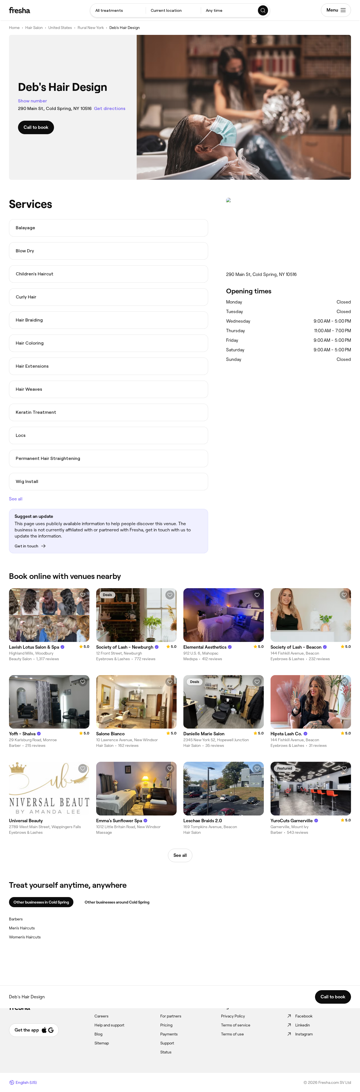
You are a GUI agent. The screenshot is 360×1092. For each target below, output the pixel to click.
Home (14, 27)
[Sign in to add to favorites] (82, 594)
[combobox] (118, 10)
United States (60, 27)
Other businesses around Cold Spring (117, 902)
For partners (170, 1016)
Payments (169, 1034)
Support (167, 1043)
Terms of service (235, 1025)
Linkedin (302, 1025)
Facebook (303, 1016)
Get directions (109, 108)
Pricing (166, 1025)
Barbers (16, 919)
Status (166, 1052)
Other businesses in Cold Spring (41, 902)
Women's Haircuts (25, 937)
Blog (98, 1034)
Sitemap (101, 1043)
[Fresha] (19, 10)
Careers (101, 1016)
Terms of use (232, 1034)
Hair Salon (34, 27)
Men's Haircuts (22, 928)
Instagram (304, 1034)
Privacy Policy (233, 1016)
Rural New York (91, 27)
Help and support (109, 1025)
